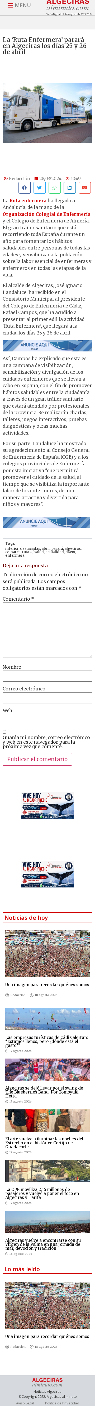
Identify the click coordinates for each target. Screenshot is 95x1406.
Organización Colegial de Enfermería (47, 214)
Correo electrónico (24, 689)
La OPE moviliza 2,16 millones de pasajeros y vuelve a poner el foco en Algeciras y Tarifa (42, 1193)
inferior (11, 548)
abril (46, 548)
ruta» (27, 552)
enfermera (15, 555)
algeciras (73, 548)
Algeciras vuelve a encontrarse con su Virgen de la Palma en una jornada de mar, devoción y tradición (43, 1244)
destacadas (30, 548)
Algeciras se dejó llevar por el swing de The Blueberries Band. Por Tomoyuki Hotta (44, 1092)
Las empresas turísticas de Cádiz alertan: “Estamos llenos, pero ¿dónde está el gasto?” (46, 1041)
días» (70, 552)
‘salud (38, 552)
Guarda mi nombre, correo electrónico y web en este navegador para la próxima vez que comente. (46, 742)
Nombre (12, 667)
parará (57, 548)
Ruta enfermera (28, 201)
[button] (24, 188)
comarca (13, 552)
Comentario (18, 599)
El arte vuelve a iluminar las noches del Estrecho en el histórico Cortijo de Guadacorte (44, 1142)
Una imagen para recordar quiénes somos (47, 984)
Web (7, 710)
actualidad (54, 552)
